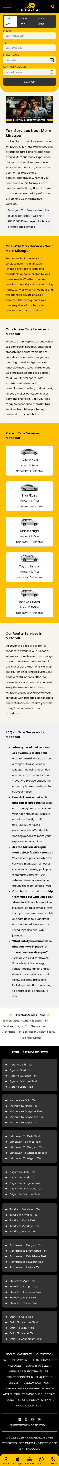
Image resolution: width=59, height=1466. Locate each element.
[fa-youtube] (34, 1419)
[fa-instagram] (27, 1419)
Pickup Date (11, 55)
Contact (34, 1405)
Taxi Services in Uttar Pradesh (21, 1020)
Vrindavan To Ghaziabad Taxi (28, 1152)
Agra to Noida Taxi (21, 1070)
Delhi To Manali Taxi (22, 1333)
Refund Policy (28, 1399)
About (10, 1354)
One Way (8, 21)
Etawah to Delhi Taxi (23, 1297)
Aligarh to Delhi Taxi (22, 1171)
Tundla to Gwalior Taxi (24, 1214)
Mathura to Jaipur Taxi (24, 1122)
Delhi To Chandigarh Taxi (26, 1338)
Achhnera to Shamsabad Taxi (28, 1250)
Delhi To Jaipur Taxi (22, 1327)
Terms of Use (32, 1394)
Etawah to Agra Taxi (22, 1280)
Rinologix (32, 1448)
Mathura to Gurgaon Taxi (26, 1111)
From (7, 31)
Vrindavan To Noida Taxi (25, 1141)
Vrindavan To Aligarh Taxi (26, 1158)
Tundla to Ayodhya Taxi (24, 1225)
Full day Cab (31, 1382)
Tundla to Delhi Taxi (22, 1220)
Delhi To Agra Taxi (21, 1316)
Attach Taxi (11, 1394)
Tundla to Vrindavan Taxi (25, 1209)
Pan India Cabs (29, 1388)
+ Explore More (29, 1038)
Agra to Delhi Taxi (21, 1064)
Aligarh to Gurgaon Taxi (25, 1183)
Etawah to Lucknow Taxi (25, 1292)
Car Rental (25, 1354)
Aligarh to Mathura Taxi (25, 1194)
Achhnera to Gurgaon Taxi (26, 1245)
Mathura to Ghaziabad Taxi (27, 1116)
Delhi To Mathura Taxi (24, 1322)
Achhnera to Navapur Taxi (26, 1261)
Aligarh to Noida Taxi (23, 1177)
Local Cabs (41, 21)
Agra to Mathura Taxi (23, 1081)
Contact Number (14, 67)
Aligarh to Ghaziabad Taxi (26, 1188)
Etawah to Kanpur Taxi (24, 1286)
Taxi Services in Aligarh (31, 1031)
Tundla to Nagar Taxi (23, 1231)
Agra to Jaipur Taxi (22, 1086)
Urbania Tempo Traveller (28, 1371)
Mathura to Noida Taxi (24, 1105)
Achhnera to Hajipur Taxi (25, 1267)
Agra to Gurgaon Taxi (23, 1075)
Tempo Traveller (37, 1365)
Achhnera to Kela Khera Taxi (28, 1256)
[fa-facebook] (21, 1419)
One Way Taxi (19, 1360)
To (5, 43)
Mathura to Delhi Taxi (23, 1100)
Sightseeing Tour (20, 1377)
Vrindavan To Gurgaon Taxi (27, 1147)
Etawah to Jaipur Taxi (23, 1303)
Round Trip (24, 21)
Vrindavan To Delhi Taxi (25, 1136)
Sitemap (48, 1388)
